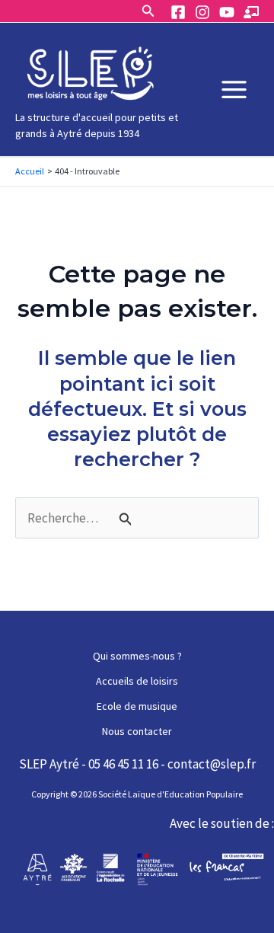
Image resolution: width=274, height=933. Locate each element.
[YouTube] (226, 12)
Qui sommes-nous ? (137, 656)
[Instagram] (202, 12)
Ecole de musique (137, 706)
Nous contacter (137, 731)
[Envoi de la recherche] (125, 519)
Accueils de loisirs (137, 681)
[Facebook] (178, 12)
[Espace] (251, 12)
